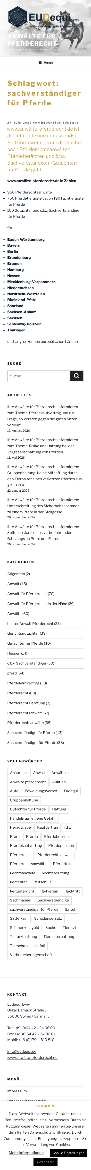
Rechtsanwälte (22, 873)
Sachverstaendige (53, 900)
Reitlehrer (18, 882)
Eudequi (71, 791)
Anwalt (13, 584)
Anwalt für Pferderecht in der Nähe (37, 604)
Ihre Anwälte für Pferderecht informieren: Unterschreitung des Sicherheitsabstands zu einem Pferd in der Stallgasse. (43, 506)
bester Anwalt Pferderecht (30, 624)
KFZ (67, 827)
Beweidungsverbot (41, 791)
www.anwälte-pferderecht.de (32, 1057)
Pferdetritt (62, 864)
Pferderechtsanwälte (25, 723)
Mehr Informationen (26, 1153)
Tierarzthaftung (23, 936)
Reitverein (49, 891)
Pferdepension (61, 845)
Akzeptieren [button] (45, 1162)
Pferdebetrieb (56, 836)
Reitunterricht (22, 891)
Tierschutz (19, 946)
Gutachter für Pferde (25, 643)
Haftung (59, 809)
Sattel (70, 909)
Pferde (32, 836)
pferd (12, 673)
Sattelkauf (19, 918)
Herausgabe (20, 827)
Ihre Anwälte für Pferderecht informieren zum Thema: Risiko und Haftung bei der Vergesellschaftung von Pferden (42, 446)
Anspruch (18, 773)
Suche (50, 928)
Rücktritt (72, 891)
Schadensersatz (48, 918)
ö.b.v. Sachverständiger (27, 663)
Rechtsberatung (55, 873)
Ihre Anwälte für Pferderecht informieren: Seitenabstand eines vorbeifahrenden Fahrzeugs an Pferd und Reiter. (43, 533)
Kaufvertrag (47, 827)
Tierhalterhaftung (58, 936)
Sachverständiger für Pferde (31, 743)
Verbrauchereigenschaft (31, 955)
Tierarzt (69, 928)
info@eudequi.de (21, 1051)
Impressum (17, 1091)
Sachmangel (20, 900)
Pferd (15, 836)
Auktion (59, 782)
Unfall (40, 946)
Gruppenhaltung (24, 800)
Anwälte (14, 614)
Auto (14, 791)
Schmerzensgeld (24, 928)
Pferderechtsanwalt (24, 713)
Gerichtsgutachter (23, 633)
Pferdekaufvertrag (23, 683)
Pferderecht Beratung (26, 703)
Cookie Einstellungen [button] (68, 1153)
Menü (48, 63)
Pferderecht (17, 693)
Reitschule (42, 882)
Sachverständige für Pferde (31, 733)
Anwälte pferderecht (28, 782)
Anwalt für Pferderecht (27, 594)
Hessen (13, 653)
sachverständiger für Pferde (34, 909)
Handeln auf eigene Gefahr (33, 818)
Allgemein (16, 574)
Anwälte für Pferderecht (32, 40)
